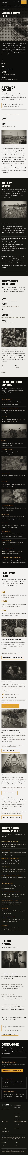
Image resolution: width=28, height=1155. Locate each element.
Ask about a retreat (9, 750)
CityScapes (4, 1128)
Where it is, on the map (8, 1035)
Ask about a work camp (10, 817)
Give (24, 2)
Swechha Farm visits (19, 1124)
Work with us (17, 1128)
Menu (14, 2)
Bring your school (9, 706)
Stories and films (18, 1113)
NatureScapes (4, 1124)
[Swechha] (5, 2)
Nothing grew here (7, 6)
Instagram (6, 1143)
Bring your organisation (11, 1070)
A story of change (19, 6)
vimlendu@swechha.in (9, 1062)
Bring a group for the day (11, 657)
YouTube (20, 1146)
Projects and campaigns (19, 1109)
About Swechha (5, 1109)
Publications (17, 1116)
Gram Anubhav (5, 1131)
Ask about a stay (8, 792)
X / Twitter (6, 1146)
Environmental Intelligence (17, 1106)
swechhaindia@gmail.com (20, 1121)
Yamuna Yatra (4, 1121)
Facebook (20, 1143)
